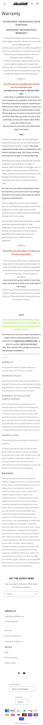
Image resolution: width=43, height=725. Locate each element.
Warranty (8, 647)
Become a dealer (11, 657)
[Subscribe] (35, 594)
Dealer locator (10, 663)
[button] (4, 3)
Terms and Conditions (13, 641)
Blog (6, 652)
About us (8, 630)
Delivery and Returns (13, 636)
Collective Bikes (24, 723)
